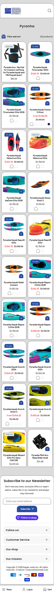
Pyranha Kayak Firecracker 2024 (40, 68)
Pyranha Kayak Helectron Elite (14, 156)
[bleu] (48, 124)
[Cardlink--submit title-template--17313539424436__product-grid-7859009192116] (40, 395)
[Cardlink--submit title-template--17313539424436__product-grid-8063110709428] (40, 353)
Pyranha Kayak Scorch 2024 (14, 368)
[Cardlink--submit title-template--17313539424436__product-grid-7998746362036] (40, 142)
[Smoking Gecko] (40, 124)
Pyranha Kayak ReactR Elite (14, 241)
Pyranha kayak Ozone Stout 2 (40, 199)
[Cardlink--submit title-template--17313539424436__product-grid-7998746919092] (14, 311)
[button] (47, 589)
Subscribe (25, 509)
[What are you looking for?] (49, 10)
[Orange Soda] (44, 124)
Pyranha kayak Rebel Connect (14, 283)
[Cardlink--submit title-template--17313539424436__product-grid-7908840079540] (14, 226)
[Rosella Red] (42, 78)
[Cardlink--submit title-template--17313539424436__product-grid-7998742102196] (14, 96)
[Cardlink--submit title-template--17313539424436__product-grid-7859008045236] (14, 395)
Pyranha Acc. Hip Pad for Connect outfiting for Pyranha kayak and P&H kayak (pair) (13, 71)
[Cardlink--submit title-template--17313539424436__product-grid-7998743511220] (40, 226)
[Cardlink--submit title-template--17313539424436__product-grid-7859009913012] (40, 269)
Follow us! (12, 530)
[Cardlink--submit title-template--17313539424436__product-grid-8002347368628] (14, 441)
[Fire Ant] (31, 124)
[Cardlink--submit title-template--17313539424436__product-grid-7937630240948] (14, 54)
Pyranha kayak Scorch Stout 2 (13, 410)
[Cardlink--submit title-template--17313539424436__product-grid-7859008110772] (40, 96)
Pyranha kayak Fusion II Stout (40, 110)
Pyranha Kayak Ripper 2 (40, 325)
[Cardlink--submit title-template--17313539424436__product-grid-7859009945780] (14, 353)
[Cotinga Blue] (38, 78)
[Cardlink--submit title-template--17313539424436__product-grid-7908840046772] (14, 142)
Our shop (12, 549)
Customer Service (18, 540)
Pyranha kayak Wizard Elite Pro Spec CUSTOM (13, 458)
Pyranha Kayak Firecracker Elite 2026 (13, 110)
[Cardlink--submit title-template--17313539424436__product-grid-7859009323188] (40, 311)
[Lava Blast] (16, 120)
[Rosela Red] (11, 166)
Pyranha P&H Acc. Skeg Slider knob (40, 456)
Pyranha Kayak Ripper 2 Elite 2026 (13, 325)
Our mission (14, 559)
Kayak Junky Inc (30, 567)
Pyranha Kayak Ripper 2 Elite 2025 (40, 283)
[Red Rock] (35, 124)
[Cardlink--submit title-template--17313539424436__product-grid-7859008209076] (40, 184)
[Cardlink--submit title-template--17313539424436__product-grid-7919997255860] (40, 54)
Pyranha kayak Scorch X (40, 410)
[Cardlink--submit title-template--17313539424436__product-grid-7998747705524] (14, 184)
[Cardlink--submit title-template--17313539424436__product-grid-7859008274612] (14, 269)
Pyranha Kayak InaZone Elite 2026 (14, 199)
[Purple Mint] (11, 120)
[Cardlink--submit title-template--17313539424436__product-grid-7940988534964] (40, 441)
